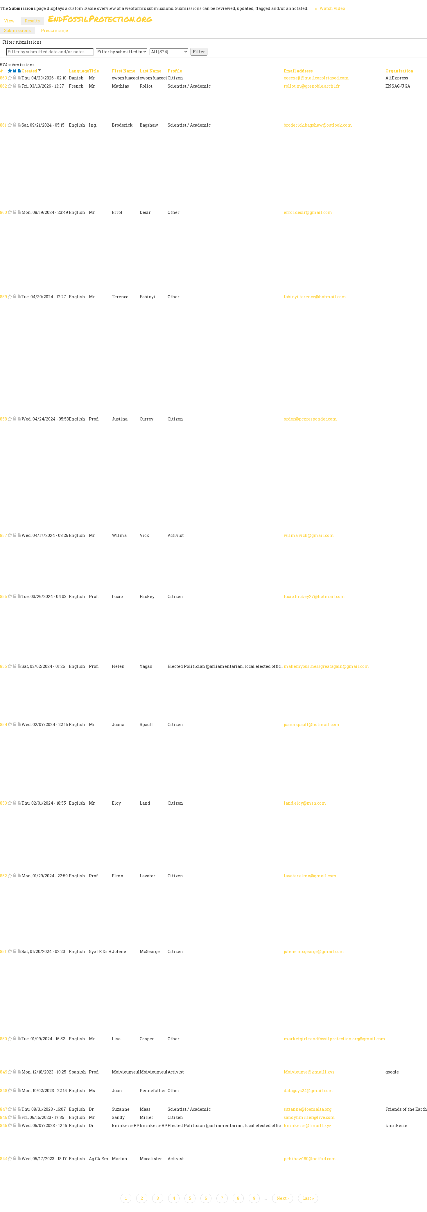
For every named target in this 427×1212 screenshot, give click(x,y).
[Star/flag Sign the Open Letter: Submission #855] (10, 666)
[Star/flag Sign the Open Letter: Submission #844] (10, 1158)
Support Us (283, 20)
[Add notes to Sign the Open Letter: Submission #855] (19, 666)
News (312, 20)
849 (3, 1072)
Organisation (399, 71)
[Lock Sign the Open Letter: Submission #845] (14, 1125)
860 (3, 212)
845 (3, 1125)
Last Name (150, 71)
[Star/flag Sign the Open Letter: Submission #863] (10, 78)
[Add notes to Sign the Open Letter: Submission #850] (19, 1038)
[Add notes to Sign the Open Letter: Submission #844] (19, 1158)
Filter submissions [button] (22, 42)
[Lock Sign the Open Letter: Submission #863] (14, 78)
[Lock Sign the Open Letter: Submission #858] (14, 419)
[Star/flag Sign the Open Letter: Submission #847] (10, 1109)
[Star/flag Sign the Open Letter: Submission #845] (10, 1125)
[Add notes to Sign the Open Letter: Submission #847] (19, 1109)
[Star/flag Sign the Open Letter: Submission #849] (10, 1072)
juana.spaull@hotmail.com (312, 724)
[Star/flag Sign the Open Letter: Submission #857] (10, 535)
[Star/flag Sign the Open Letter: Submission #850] (10, 1038)
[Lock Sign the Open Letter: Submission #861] (14, 125)
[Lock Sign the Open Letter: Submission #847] (14, 1109)
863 (3, 78)
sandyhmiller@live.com (309, 1117)
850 (3, 1038)
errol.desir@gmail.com (308, 212)
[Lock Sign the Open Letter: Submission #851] (14, 951)
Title (94, 71)
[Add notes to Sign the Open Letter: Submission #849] (19, 1072)
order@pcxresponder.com (310, 419)
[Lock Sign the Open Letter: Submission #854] (14, 724)
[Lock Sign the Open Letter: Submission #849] (14, 1072)
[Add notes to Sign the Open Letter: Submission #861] (19, 125)
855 (3, 666)
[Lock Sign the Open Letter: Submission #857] (14, 535)
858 (3, 419)
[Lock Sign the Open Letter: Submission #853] (14, 803)
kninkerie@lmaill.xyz (307, 1125)
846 (3, 1117)
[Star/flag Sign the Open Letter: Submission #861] (10, 125)
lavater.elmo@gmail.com (310, 876)
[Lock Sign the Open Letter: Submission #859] (14, 296)
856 (3, 596)
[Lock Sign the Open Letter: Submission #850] (14, 1038)
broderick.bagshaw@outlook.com (318, 125)
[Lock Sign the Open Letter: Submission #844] (14, 1158)
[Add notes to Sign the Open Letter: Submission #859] (19, 296)
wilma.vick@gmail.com (309, 535)
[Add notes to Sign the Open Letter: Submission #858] (19, 419)
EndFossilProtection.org (100, 18)
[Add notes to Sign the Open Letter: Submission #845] (19, 1125)
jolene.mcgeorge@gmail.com (314, 951)
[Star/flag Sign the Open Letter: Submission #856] (10, 596)
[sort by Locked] (14, 71)
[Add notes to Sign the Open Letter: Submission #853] (19, 803)
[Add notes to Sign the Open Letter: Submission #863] (19, 78)
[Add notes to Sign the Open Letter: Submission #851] (19, 951)
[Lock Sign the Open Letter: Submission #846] (14, 1117)
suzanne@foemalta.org (307, 1109)
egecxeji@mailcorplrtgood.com (316, 78)
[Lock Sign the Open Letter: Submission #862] (14, 86)
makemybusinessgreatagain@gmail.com (326, 666)
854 (3, 724)
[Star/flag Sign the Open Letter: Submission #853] (10, 803)
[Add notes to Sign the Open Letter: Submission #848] (19, 1090)
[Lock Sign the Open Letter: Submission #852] (14, 876)
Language (79, 71)
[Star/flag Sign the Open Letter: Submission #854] (10, 724)
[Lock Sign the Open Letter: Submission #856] (14, 596)
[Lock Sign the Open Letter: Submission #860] (14, 212)
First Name (123, 71)
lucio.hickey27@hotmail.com (314, 596)
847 (4, 1109)
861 (3, 125)
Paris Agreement (241, 20)
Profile (175, 71)
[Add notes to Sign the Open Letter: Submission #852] (19, 876)
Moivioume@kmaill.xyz (309, 1072)
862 (3, 86)
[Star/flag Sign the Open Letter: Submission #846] (10, 1117)
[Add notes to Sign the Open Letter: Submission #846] (19, 1117)
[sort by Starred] (10, 71)
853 (3, 803)
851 (3, 951)
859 (3, 296)
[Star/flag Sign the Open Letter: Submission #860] (10, 212)
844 (4, 1158)
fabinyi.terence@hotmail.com (315, 296)
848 (3, 1090)
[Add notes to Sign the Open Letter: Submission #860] (19, 212)
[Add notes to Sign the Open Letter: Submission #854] (19, 724)
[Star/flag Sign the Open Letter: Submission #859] (10, 296)
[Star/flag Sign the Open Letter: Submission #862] (10, 86)
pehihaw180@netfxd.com (310, 1158)
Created (31, 71)
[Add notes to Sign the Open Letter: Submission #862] (19, 86)
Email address (298, 71)
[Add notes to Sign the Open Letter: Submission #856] (19, 596)
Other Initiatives (348, 20)
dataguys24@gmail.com (308, 1090)
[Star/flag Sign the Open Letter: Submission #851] (10, 951)
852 (3, 876)
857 (3, 535)
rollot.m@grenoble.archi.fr (312, 86)
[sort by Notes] (19, 71)
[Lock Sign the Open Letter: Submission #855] (14, 666)
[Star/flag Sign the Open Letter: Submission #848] (10, 1090)
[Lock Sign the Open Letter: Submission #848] (14, 1090)
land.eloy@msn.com (305, 803)
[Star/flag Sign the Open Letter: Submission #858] (10, 419)
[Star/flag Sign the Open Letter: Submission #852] (10, 876)
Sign (207, 20)
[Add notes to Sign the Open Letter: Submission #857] (19, 535)
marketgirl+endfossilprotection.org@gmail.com (334, 1038)
